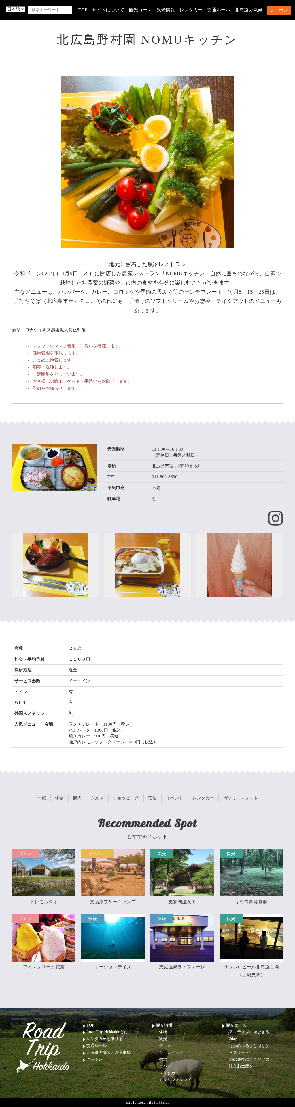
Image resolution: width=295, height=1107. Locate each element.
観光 (163, 1039)
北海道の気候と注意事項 (108, 1052)
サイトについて (108, 9)
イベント (167, 1066)
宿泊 (163, 1059)
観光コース (140, 9)
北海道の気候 (248, 9)
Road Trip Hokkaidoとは (107, 1032)
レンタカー (191, 9)
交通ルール (218, 9)
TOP (82, 9)
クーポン (279, 10)
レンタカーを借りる (104, 1039)
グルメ (165, 1045)
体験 (163, 1032)
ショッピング (171, 1052)
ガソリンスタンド (175, 1080)
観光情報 (165, 9)
